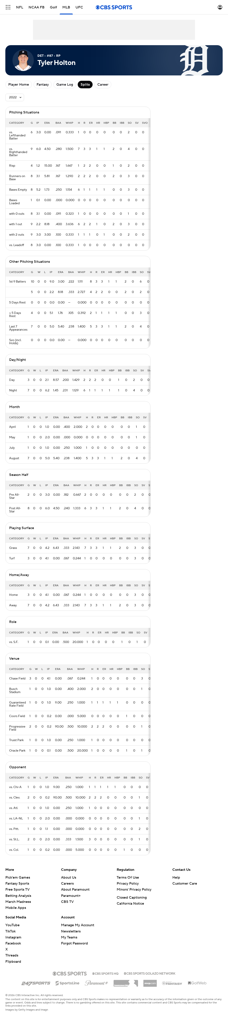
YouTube (12, 925)
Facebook (13, 943)
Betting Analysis (18, 896)
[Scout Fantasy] (172, 983)
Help (176, 877)
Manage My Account (77, 925)
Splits (85, 84)
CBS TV (67, 902)
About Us (68, 877)
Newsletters (71, 931)
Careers (67, 883)
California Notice (130, 903)
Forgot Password (74, 943)
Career (102, 84)
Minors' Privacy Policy (134, 889)
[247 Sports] (35, 982)
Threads (11, 955)
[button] (8, 7)
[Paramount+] (96, 982)
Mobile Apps (15, 908)
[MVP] (150, 981)
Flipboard (13, 961)
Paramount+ (71, 896)
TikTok (10, 931)
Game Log (64, 84)
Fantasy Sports (17, 883)
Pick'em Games (17, 877)
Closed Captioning (132, 897)
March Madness (18, 902)
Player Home (18, 84)
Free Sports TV (17, 889)
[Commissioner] (126, 981)
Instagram (13, 937)
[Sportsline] (67, 982)
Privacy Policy (128, 883)
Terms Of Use (128, 877)
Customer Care (184, 883)
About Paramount (75, 889)
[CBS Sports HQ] (105, 973)
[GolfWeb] (197, 983)
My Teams (69, 937)
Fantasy (43, 84)
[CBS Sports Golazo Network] (149, 973)
